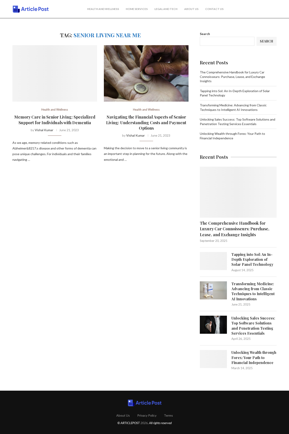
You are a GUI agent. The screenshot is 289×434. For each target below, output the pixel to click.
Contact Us (214, 9)
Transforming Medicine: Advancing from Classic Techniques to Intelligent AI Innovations (253, 291)
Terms (168, 415)
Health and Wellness (103, 9)
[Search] (274, 9)
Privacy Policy (146, 415)
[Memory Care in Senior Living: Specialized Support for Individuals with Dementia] (54, 73)
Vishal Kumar (44, 130)
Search (205, 34)
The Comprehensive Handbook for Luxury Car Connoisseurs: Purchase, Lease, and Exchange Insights (232, 76)
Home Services (137, 9)
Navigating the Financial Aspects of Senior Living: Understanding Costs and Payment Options (146, 122)
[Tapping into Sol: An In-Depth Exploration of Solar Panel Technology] (213, 261)
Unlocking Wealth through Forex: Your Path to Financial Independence (253, 357)
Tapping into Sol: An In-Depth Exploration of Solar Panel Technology (252, 259)
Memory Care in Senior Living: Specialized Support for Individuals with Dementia (54, 119)
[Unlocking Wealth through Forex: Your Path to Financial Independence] (213, 359)
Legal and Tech (165, 9)
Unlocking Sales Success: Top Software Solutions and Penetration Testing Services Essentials (253, 326)
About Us (191, 9)
